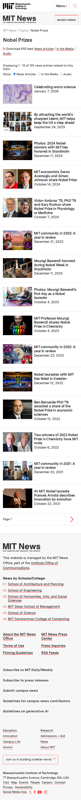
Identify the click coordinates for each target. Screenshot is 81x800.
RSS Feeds (50, 653)
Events (24, 782)
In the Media (64, 49)
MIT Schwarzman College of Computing (38, 619)
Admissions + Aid (52, 736)
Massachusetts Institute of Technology (30, 773)
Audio (7, 53)
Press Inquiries (53, 646)
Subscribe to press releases (26, 680)
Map (14, 782)
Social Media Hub (15, 792)
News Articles (44, 49)
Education (10, 730)
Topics (23, 30)
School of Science (22, 613)
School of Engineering (25, 590)
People (35, 782)
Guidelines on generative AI (25, 711)
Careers (47, 782)
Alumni (8, 747)
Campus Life (11, 741)
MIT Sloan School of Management (34, 606)
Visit (6, 782)
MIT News (9, 30)
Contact (60, 782)
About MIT (47, 747)
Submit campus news (20, 690)
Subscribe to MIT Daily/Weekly (28, 670)
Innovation (10, 736)
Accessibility (24, 787)
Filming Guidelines (18, 653)
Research (46, 730)
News (44, 741)
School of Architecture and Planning (36, 584)
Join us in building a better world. (29, 759)
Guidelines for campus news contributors (36, 701)
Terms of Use (13, 646)
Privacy (8, 787)
